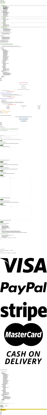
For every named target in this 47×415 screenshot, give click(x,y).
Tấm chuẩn (4, 20)
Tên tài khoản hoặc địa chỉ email (4, 403)
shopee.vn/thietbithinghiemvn (6, 111)
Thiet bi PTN (11, 250)
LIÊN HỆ (3, 27)
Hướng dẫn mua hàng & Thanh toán (7, 29)
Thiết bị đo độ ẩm (5, 6)
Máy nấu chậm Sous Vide (6, 24)
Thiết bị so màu (5, 15)
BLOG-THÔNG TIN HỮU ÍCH (5, 26)
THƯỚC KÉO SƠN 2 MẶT (3, 205)
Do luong (1, 250)
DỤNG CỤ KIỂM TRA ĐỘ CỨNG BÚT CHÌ (5, 146)
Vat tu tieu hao (7, 250)
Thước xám (4, 17)
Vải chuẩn (4, 385)
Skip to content (2, 0)
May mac (4, 250)
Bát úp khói (4, 23)
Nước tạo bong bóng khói (6, 25)
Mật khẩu (1, 404)
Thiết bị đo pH (5, 379)
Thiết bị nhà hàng (4, 22)
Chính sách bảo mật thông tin (6, 28)
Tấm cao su (4, 21)
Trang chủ (3, 5)
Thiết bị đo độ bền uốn (5, 383)
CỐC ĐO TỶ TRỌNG (2, 176)
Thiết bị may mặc (4, 16)
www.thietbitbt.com (5, 112)
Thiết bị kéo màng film (5, 381)
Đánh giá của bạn (2, 130)
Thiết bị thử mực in (5, 14)
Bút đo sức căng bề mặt (6, 19)
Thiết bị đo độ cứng (5, 9)
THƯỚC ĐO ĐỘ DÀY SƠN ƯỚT (3, 163)
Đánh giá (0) (3, 76)
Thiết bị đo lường (4, 49)
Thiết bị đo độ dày (5, 53)
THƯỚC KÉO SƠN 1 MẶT (3, 172)
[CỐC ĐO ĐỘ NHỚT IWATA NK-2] (5, 33)
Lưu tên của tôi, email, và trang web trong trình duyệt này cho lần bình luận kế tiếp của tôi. (11, 139)
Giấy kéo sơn (4, 387)
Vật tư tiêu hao (4, 18)
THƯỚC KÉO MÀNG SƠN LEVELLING (4, 223)
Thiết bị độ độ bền (5, 51)
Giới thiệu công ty (4, 228)
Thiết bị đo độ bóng (5, 8)
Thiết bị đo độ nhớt (5, 11)
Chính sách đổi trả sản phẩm (6, 30)
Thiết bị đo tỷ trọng (5, 13)
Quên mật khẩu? (2, 407)
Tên (0, 136)
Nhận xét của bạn (2, 135)
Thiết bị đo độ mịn (5, 10)
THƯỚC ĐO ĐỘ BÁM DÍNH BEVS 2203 (4, 167)
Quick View (1, 145)
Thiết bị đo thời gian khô (6, 12)
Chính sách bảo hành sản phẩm (6, 74)
